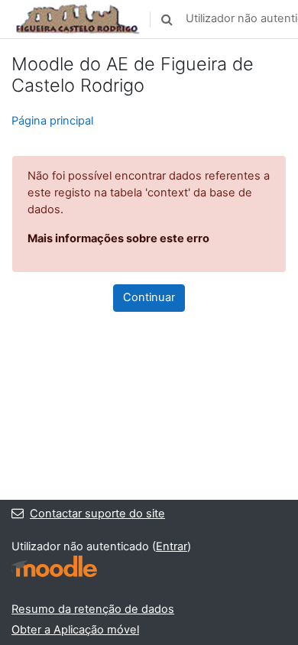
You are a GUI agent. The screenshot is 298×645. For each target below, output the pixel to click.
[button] (167, 19)
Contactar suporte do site (97, 513)
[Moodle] (54, 567)
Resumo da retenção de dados (92, 609)
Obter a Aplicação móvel (75, 630)
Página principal (52, 121)
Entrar (171, 546)
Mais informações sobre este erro (118, 238)
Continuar (149, 297)
